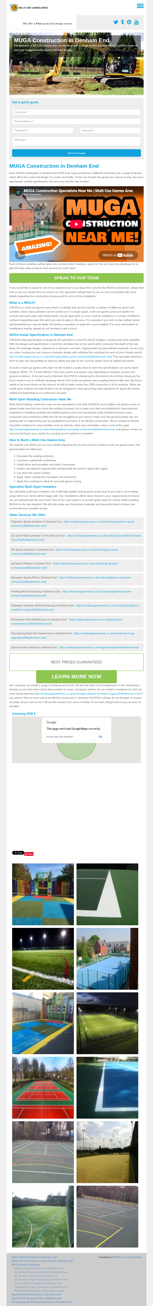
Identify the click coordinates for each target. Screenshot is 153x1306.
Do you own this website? (60, 736)
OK (100, 736)
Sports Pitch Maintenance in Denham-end (36, 1294)
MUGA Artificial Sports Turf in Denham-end (39, 1290)
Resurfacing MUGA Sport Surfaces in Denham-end (41, 1301)
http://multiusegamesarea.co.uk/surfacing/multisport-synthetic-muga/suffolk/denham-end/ (87, 693)
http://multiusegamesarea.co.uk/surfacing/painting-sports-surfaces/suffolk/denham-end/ (60, 356)
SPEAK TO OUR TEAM (76, 278)
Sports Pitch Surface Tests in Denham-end (37, 1298)
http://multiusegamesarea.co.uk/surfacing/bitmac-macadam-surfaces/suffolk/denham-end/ (62, 429)
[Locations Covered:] (11, 5)
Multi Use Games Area (128, 1257)
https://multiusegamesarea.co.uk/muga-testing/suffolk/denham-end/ (99, 647)
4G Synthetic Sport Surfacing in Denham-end (41, 1279)
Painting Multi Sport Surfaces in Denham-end (41, 1286)
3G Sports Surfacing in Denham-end (35, 1275)
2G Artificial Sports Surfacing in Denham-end (40, 1272)
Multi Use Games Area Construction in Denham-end (42, 1260)
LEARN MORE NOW (76, 676)
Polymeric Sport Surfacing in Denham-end (39, 1268)
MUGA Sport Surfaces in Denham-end (34, 1257)
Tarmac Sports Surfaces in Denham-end (38, 1283)
